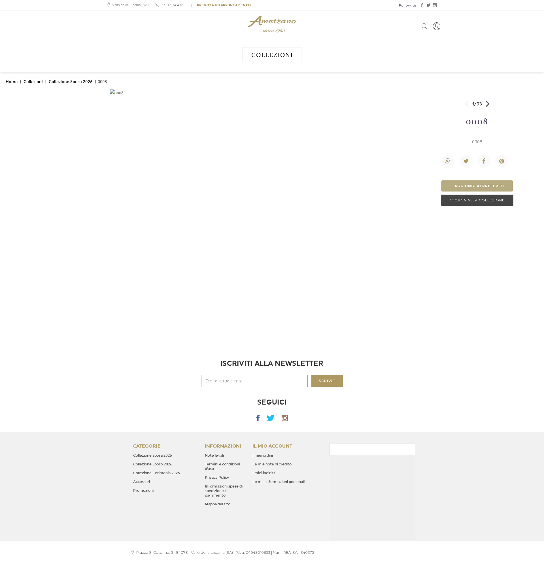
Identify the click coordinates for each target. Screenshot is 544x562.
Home (12, 82)
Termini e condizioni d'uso (222, 466)
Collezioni (272, 55)
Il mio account (272, 446)
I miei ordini (262, 455)
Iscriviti (327, 381)
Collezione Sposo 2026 (71, 82)
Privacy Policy (217, 477)
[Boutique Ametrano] (272, 25)
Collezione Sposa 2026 (152, 455)
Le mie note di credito (272, 464)
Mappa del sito (217, 504)
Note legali (214, 455)
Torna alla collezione (478, 200)
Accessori (141, 482)
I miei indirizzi (264, 473)
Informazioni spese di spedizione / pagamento (224, 490)
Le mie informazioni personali (278, 482)
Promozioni (143, 490)
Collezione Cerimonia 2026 (156, 473)
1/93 (477, 104)
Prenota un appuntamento (224, 5)
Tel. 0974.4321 (173, 5)
